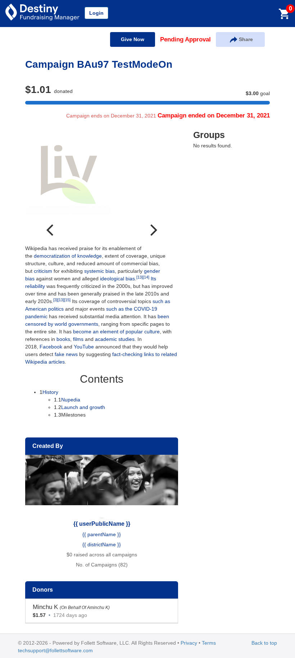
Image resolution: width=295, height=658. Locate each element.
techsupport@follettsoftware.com (55, 650)
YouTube (84, 347)
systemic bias (99, 271)
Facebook (51, 347)
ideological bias (117, 278)
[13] (139, 277)
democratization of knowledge (68, 256)
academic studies (115, 339)
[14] (146, 277)
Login (96, 13)
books (63, 339)
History (49, 392)
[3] (55, 300)
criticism (43, 271)
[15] (67, 300)
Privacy (189, 643)
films (78, 339)
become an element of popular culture (116, 331)
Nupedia (67, 400)
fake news (66, 354)
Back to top (264, 643)
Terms (209, 643)
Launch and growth (79, 407)
